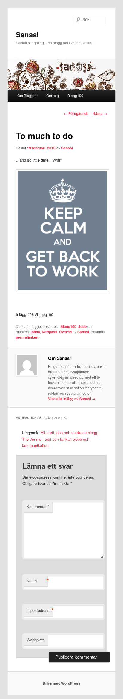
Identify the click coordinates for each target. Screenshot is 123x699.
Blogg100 (75, 95)
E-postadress (40, 610)
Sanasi (27, 34)
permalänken (27, 337)
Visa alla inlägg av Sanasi (72, 398)
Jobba (35, 331)
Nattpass (49, 331)
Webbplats (36, 640)
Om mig (52, 95)
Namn (37, 581)
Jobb (82, 326)
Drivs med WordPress (61, 683)
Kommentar (38, 506)
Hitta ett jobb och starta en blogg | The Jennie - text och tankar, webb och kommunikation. (60, 439)
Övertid (65, 331)
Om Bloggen (27, 95)
